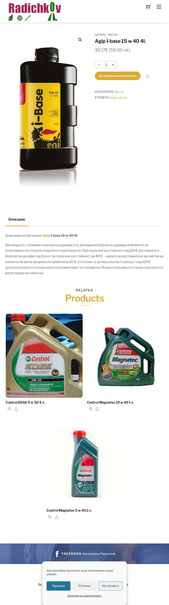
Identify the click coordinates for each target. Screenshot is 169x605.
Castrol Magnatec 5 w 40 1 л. (69, 510)
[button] (80, 39)
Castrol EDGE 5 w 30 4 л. (25, 402)
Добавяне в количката (117, 76)
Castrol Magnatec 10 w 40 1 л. (110, 402)
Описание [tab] (16, 219)
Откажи (85, 586)
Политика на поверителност (84, 595)
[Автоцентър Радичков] (34, 10)
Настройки (110, 586)
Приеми (58, 586)
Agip (113, 97)
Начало (100, 34)
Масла (113, 34)
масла (122, 97)
